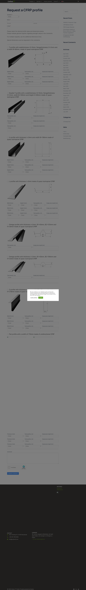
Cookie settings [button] (33, 297)
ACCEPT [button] (40, 297)
